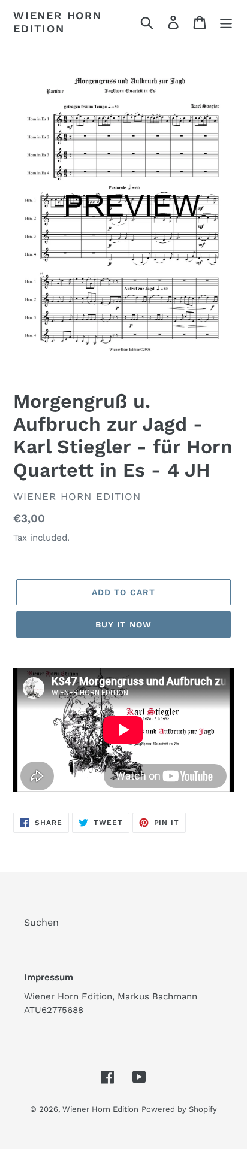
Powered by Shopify (179, 1109)
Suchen (41, 922)
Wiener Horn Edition (57, 22)
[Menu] (226, 21)
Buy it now (123, 624)
